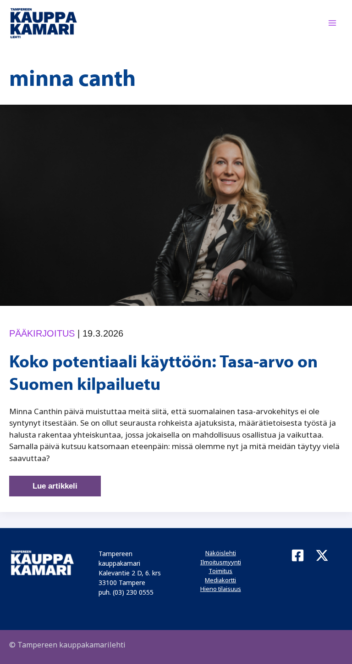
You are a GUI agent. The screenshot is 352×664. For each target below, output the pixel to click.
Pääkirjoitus (42, 333)
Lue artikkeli (54, 489)
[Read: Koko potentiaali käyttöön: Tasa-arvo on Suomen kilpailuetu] (176, 204)
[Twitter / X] (322, 555)
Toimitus (220, 571)
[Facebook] (297, 555)
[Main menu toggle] (332, 23)
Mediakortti (220, 580)
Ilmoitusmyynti (220, 562)
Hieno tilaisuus (220, 589)
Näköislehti (220, 553)
